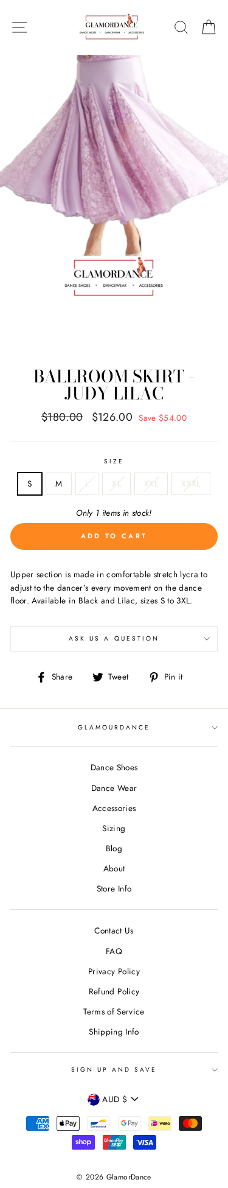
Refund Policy (114, 991)
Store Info (114, 888)
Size (114, 461)
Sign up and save (114, 1069)
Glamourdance (114, 727)
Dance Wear (114, 788)
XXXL (190, 483)
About (114, 868)
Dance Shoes (114, 767)
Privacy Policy (114, 971)
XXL (151, 483)
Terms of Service (113, 1011)
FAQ (114, 951)
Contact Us (113, 930)
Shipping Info (114, 1031)
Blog (114, 848)
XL (116, 483)
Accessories (114, 808)
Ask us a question (114, 638)
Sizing (113, 828)
